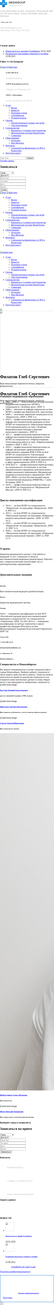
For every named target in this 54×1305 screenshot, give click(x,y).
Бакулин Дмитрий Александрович (14, 690)
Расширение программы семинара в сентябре (27, 53)
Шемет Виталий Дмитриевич (11, 1112)
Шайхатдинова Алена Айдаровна (13, 1095)
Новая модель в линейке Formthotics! (23, 51)
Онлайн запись (7, 161)
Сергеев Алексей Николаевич (12, 723)
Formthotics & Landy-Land (23, 1267)
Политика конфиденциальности (15, 1271)
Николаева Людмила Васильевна (13, 707)
